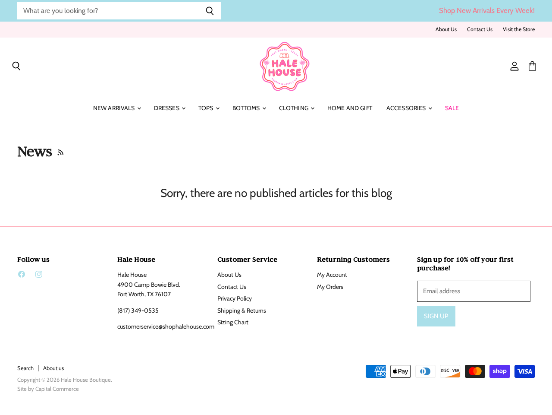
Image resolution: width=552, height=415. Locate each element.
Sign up (436, 316)
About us (53, 367)
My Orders (330, 287)
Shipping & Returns (241, 310)
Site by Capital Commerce (48, 388)
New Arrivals (114, 108)
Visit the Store (519, 29)
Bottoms (246, 108)
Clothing (294, 108)
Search (25, 367)
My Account (332, 275)
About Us (446, 29)
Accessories (406, 108)
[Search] (209, 10)
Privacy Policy (234, 298)
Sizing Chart (232, 322)
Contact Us (479, 29)
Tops (206, 108)
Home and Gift (349, 108)
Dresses (167, 108)
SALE (452, 108)
